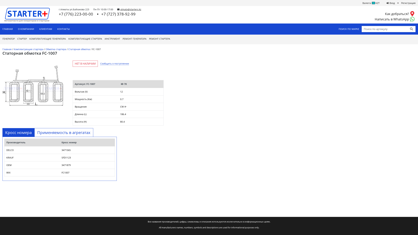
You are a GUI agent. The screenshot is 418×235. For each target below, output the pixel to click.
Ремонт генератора (134, 38)
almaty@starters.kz (130, 9)
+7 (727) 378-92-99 (118, 14)
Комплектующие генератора (47, 38)
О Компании (26, 29)
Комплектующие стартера (85, 38)
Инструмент (112, 38)
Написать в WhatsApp (392, 19)
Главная (7, 29)
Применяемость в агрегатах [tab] (63, 132)
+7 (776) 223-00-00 (76, 14)
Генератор (8, 38)
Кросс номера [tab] (18, 132)
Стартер (22, 38)
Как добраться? (397, 14)
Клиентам (45, 29)
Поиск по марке (349, 29)
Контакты (63, 29)
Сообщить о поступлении (114, 63)
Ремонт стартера (159, 38)
